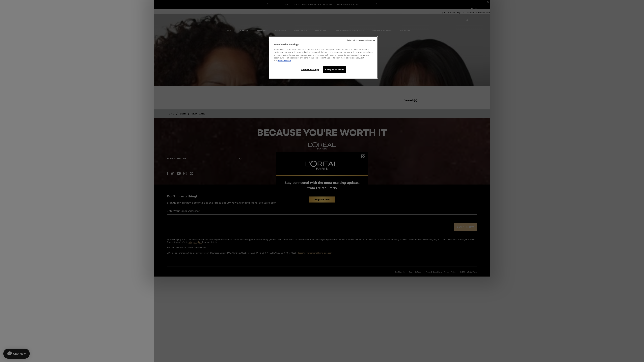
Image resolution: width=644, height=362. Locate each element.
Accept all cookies (334, 70)
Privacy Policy (284, 60)
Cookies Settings (310, 69)
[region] (323, 57)
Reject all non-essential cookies (361, 40)
